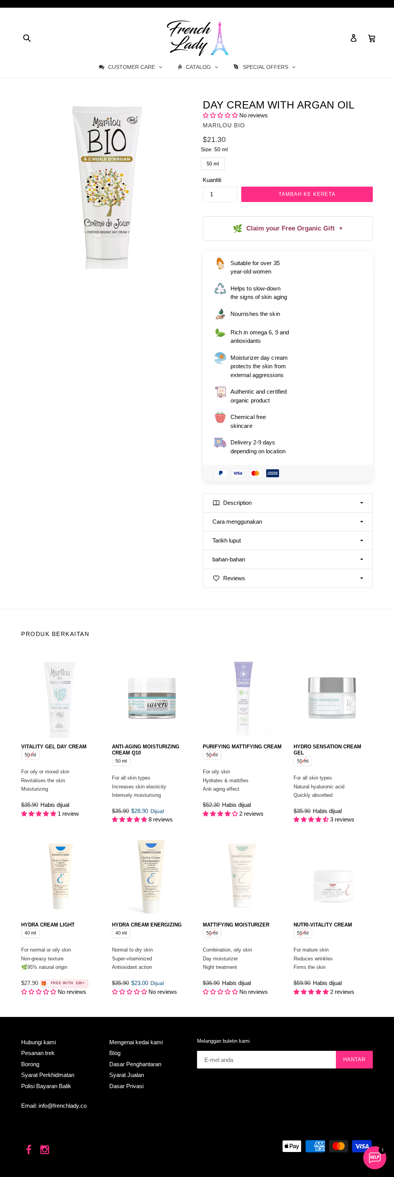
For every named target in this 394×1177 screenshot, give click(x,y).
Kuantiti (212, 180)
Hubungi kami (38, 1042)
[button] (220, 115)
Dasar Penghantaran (135, 1064)
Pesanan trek (38, 1053)
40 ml (30, 932)
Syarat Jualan (126, 1075)
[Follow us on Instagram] (45, 1150)
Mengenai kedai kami (136, 1042)
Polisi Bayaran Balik (46, 1086)
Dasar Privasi (126, 1086)
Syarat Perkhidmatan (47, 1075)
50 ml (213, 162)
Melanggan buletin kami (223, 1041)
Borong (30, 1064)
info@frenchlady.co (62, 1105)
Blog (114, 1053)
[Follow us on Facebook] (28, 1150)
